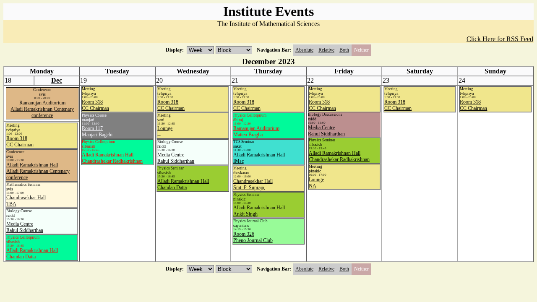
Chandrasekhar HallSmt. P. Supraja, (253, 184)
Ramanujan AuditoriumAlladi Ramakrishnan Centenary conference (42, 109)
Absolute (304, 50)
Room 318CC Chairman (95, 105)
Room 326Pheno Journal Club (253, 237)
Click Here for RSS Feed (500, 38)
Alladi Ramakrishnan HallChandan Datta (183, 184)
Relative (326, 50)
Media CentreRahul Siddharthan (175, 158)
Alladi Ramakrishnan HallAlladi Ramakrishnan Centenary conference (38, 171)
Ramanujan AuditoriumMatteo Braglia (256, 131)
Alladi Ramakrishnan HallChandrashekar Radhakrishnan (112, 158)
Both (344, 50)
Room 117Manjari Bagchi (97, 131)
